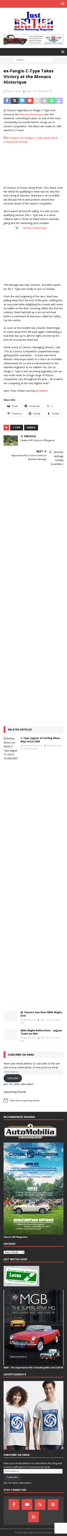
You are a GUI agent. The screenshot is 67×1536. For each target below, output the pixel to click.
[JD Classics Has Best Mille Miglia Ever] (11, 1016)
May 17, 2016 (14, 91)
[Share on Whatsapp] (52, 101)
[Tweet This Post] (15, 101)
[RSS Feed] (33, 1517)
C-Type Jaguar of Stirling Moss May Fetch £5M (40, 739)
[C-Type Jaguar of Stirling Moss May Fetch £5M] (11, 870)
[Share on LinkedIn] (22, 101)
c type (16, 427)
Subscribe (12, 1078)
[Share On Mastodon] (59, 101)
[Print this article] (44, 101)
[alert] (33, 1100)
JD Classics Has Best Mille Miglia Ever (41, 1014)
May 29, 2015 (29, 1037)
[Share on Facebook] (7, 101)
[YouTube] (27, 1504)
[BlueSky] (40, 1504)
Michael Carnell (54, 745)
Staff (28, 91)
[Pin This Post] (29, 101)
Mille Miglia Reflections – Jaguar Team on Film (41, 1032)
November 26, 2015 (32, 745)
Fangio (31, 427)
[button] (62, 3)
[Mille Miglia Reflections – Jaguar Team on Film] (11, 1034)
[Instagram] (53, 1504)
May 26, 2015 (29, 1019)
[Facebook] (14, 1504)
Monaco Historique (31, 114)
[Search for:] (33, 60)
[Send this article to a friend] (37, 101)
